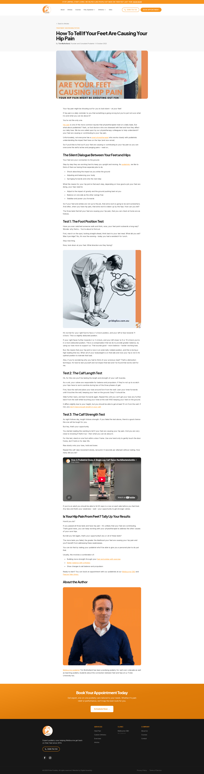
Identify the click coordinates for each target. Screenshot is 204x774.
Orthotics (101, 9)
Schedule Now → (102, 709)
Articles (69, 9)
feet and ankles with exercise (108, 559)
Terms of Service (155, 770)
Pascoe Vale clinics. (71, 574)
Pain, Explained (88, 9)
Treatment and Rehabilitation (67, 28)
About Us (144, 731)
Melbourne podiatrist (71, 670)
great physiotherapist (99, 137)
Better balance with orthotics (78, 563)
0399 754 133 (132, 10)
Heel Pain (97, 731)
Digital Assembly (86, 770)
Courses (78, 9)
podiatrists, (126, 164)
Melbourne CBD (128, 572)
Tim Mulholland (64, 43)
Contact (144, 738)
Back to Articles (63, 23)
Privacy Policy (142, 770)
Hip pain (66, 125)
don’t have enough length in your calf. (85, 407)
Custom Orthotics (100, 735)
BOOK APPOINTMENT (151, 10)
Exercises (97, 738)
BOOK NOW (137, 2)
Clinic (110, 9)
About (62, 9)
